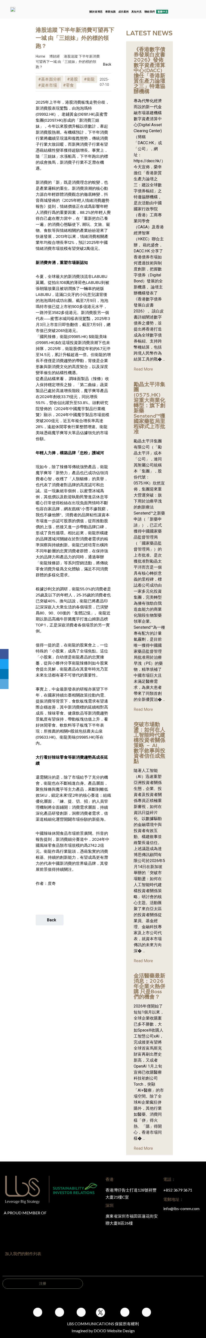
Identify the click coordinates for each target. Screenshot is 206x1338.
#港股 (72, 79)
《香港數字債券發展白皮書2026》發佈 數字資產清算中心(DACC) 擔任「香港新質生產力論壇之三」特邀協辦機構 (149, 70)
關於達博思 (96, 11)
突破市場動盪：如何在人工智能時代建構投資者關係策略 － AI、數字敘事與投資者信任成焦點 (149, 742)
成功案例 (123, 11)
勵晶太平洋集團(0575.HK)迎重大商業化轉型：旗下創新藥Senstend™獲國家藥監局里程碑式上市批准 (149, 407)
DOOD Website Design (114, 1330)
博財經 (54, 56)
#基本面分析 (49, 79)
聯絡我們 (149, 11)
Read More (143, 369)
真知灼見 (136, 11)
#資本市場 (47, 85)
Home (40, 56)
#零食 (68, 85)
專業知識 (110, 11)
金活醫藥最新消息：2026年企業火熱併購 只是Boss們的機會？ (149, 986)
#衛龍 (89, 79)
